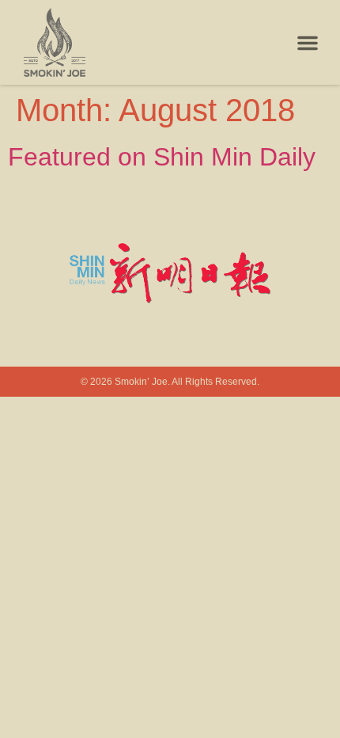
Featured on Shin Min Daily (161, 157)
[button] (307, 42)
